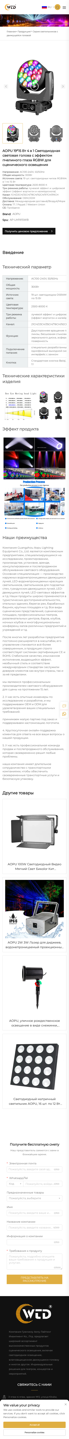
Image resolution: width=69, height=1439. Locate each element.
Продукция (24, 31)
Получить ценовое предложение (26, 231)
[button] (6, 86)
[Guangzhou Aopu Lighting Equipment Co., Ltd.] (11, 6)
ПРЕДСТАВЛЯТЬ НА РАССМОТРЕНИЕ (34, 1279)
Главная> (12, 31)
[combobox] (15, 1184)
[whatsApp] (64, 714)
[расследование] (64, 706)
